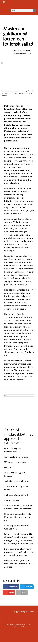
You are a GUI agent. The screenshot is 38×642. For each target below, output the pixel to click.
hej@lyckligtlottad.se (24, 611)
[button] (3, 10)
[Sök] (34, 10)
